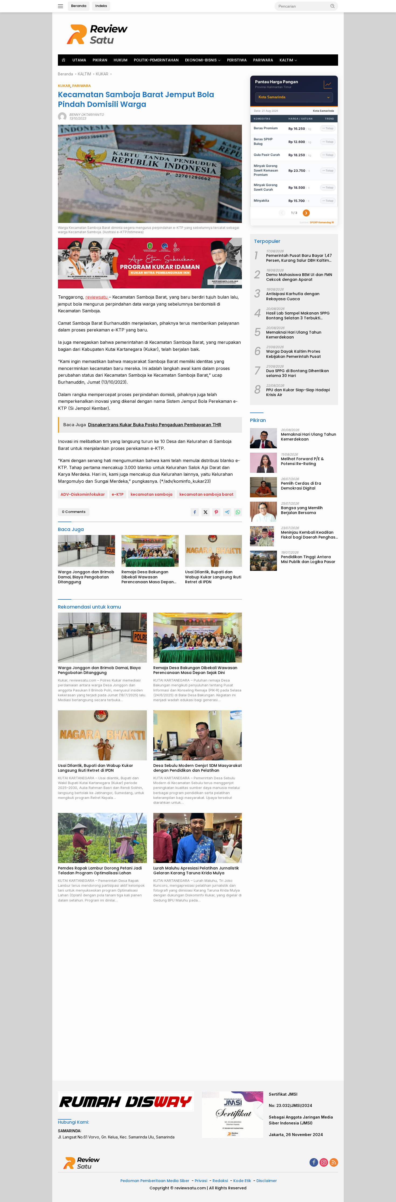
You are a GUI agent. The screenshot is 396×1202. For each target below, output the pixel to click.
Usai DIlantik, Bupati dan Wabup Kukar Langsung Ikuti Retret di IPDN (213, 576)
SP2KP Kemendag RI (322, 222)
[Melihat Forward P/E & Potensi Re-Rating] (263, 463)
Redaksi (220, 1180)
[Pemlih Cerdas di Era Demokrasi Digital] (263, 487)
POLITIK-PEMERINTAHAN (156, 60)
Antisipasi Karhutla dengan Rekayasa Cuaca (292, 296)
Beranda (78, 5)
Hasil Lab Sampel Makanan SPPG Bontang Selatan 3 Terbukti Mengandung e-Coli (298, 315)
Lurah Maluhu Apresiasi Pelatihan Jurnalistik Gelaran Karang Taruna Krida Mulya (196, 870)
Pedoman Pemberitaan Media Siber (154, 1180)
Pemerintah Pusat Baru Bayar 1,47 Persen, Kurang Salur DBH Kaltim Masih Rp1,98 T (299, 258)
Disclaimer (266, 1180)
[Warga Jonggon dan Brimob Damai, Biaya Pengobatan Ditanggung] (86, 551)
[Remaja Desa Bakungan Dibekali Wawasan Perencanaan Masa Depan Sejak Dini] (150, 551)
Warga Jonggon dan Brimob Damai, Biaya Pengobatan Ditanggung (86, 576)
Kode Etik (242, 1180)
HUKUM (120, 60)
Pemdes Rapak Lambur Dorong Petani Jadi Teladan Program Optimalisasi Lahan (100, 870)
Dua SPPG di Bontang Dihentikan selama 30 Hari (297, 373)
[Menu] (61, 6)
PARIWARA (263, 60)
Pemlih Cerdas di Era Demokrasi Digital (301, 486)
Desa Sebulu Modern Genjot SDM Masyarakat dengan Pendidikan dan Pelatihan (197, 768)
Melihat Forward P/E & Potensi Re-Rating (302, 461)
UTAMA (79, 60)
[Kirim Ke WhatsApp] (238, 512)
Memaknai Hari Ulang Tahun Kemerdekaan (293, 335)
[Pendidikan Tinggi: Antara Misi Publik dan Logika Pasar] (263, 561)
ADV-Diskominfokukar (83, 494)
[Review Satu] (98, 33)
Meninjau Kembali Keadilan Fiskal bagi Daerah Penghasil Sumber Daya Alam (309, 535)
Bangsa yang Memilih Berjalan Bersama (302, 510)
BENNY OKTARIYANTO (86, 115)
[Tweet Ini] (206, 512)
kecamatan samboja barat (206, 494)
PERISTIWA (237, 60)
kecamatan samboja (151, 494)
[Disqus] (150, 992)
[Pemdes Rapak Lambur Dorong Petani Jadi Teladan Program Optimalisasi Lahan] (102, 838)
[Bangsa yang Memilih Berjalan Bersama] (263, 512)
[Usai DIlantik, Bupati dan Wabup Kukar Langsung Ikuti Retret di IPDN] (213, 551)
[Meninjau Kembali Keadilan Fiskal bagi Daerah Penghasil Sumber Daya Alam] (262, 536)
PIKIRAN (100, 60)
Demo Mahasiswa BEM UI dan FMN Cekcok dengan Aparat (299, 277)
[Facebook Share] (195, 512)
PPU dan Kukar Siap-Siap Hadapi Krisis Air (298, 392)
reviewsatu (97, 297)
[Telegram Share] (227, 512)
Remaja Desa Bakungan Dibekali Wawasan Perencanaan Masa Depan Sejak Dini (147, 576)
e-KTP (118, 494)
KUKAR (64, 85)
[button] (332, 6)
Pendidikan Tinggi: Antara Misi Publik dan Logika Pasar (308, 559)
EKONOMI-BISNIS (201, 60)
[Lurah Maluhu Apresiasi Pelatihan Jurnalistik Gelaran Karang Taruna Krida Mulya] (197, 838)
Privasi (201, 1180)
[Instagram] (323, 1163)
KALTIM (286, 60)
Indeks (101, 5)
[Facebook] (314, 1163)
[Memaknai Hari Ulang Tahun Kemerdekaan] (263, 438)
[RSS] (333, 1163)
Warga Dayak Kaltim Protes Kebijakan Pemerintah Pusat (293, 354)
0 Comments (73, 511)
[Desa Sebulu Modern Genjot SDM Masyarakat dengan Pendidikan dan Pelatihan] (197, 735)
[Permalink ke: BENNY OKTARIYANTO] (62, 116)
